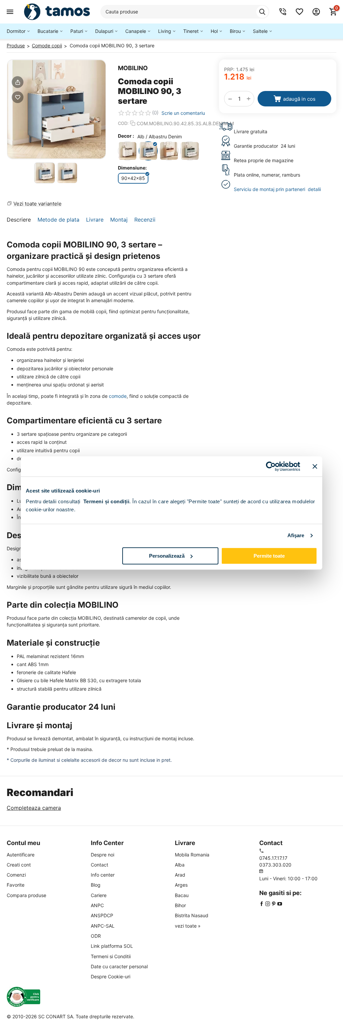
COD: (123, 123)
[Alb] (127, 150)
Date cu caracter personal (119, 966)
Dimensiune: (132, 168)
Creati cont (19, 865)
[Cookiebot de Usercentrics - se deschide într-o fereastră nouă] (271, 466)
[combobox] (184, 11)
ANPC (97, 905)
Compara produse (26, 895)
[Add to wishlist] (17, 97)
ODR (96, 936)
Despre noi (102, 854)
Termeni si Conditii (111, 956)
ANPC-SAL (103, 926)
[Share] (17, 82)
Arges (181, 885)
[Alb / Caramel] (169, 150)
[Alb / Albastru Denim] (148, 150)
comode (118, 396)
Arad (180, 875)
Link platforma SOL (112, 946)
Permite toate (269, 556)
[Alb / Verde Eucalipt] (189, 150)
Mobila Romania (192, 854)
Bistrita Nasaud (191, 915)
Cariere (99, 895)
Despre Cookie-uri (110, 976)
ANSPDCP (102, 915)
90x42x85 (133, 178)
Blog (95, 885)
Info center (103, 875)
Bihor (180, 905)
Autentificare (21, 854)
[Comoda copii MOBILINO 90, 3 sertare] (56, 109)
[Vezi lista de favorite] (299, 11)
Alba (180, 865)
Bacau (182, 895)
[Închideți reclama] (315, 466)
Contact (99, 865)
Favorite (15, 885)
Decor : (126, 136)
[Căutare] (262, 12)
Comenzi (16, 875)
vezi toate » (188, 926)
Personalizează (167, 556)
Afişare (295, 535)
